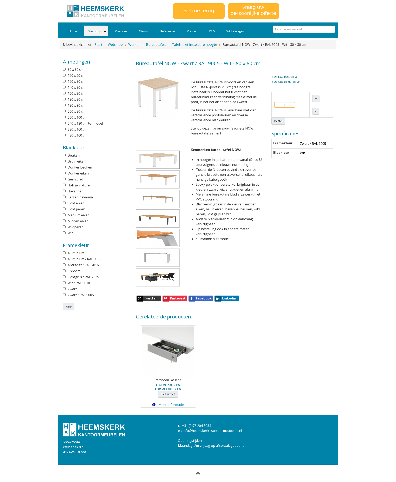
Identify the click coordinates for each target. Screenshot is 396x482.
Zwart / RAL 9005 (81, 295)
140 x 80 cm (76, 87)
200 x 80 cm (76, 111)
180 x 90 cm (76, 105)
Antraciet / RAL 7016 (83, 265)
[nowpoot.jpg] (158, 258)
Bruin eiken (77, 161)
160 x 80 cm (76, 93)
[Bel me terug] (199, 10)
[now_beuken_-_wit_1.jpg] (158, 179)
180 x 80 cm (76, 99)
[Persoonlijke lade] (168, 352)
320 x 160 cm (77, 129)
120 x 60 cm (76, 75)
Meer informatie (171, 404)
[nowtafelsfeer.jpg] (158, 277)
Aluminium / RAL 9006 (84, 259)
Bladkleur (281, 152)
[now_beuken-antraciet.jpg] (158, 218)
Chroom (74, 271)
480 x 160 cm (77, 135)
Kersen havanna (80, 197)
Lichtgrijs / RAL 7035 (83, 277)
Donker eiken (78, 173)
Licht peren (76, 209)
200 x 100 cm (77, 117)
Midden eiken (78, 221)
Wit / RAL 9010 (79, 283)
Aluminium (76, 253)
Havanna (74, 191)
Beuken (74, 155)
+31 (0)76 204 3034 (196, 425)
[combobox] (304, 29)
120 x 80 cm (76, 81)
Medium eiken (79, 215)
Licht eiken (76, 203)
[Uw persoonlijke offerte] (253, 10)
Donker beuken (80, 167)
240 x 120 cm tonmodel (85, 123)
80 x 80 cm (76, 69)
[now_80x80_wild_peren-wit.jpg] (158, 96)
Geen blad (75, 179)
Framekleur (282, 143)
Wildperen (76, 227)
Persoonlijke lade (168, 380)
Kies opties (168, 394)
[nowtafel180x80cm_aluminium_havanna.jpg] (158, 199)
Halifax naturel (79, 185)
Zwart (72, 289)
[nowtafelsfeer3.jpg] (158, 238)
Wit (70, 233)
